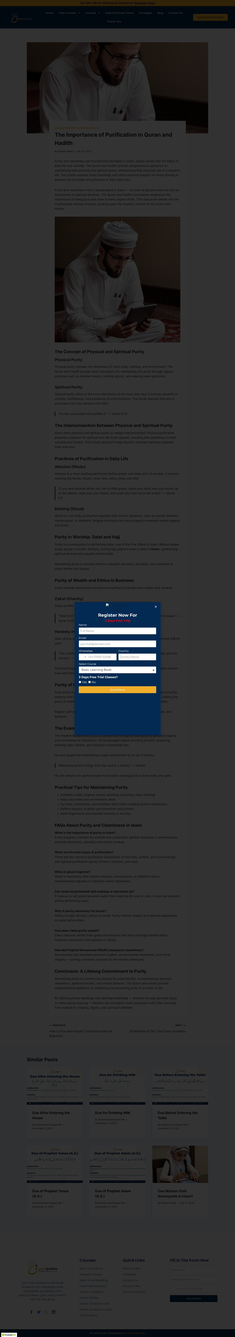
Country (123, 650)
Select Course (87, 664)
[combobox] (83, 657)
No (94, 682)
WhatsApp (86, 650)
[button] (155, 606)
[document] (117, 668)
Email (82, 638)
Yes (84, 682)
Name (83, 624)
